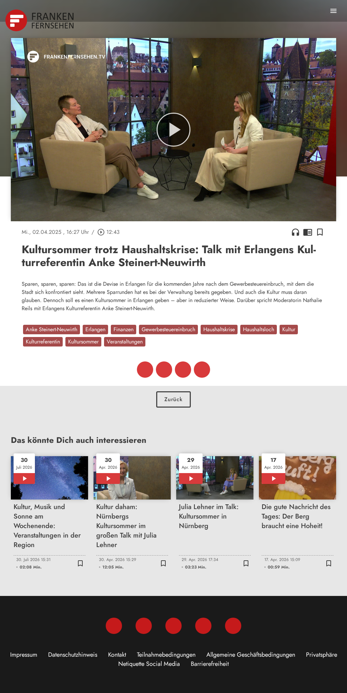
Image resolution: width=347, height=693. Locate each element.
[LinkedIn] (203, 626)
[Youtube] (173, 626)
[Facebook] (114, 626)
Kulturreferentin (43, 341)
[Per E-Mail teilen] (202, 369)
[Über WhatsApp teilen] (183, 369)
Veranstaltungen (125, 341)
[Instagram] (144, 626)
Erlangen (95, 329)
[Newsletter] (233, 626)
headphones (295, 232)
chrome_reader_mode (307, 232)
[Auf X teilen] (164, 369)
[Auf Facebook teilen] (145, 369)
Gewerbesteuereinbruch (168, 329)
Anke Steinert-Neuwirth (51, 329)
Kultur (288, 329)
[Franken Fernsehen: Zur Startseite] (40, 20)
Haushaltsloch (258, 329)
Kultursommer (83, 341)
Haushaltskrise (219, 329)
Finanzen (124, 329)
